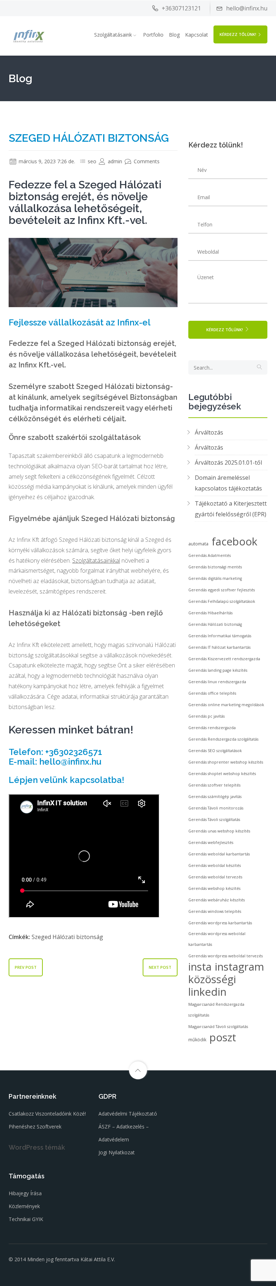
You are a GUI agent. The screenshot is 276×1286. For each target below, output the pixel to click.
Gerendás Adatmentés (209, 555)
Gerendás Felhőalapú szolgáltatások (221, 601)
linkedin (207, 991)
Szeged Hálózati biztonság (67, 937)
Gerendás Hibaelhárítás (210, 612)
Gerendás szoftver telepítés (214, 785)
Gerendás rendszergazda (212, 727)
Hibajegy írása (25, 1193)
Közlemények (24, 1206)
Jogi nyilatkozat (116, 1152)
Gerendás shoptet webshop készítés (222, 773)
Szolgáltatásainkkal (96, 560)
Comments (146, 161)
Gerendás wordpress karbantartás (220, 922)
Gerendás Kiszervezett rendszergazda (224, 658)
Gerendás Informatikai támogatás (219, 635)
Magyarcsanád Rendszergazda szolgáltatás (216, 1010)
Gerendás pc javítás (206, 716)
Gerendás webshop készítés (214, 888)
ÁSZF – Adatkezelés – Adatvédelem (123, 1133)
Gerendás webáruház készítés (216, 899)
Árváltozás (209, 432)
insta (200, 966)
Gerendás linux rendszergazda (217, 681)
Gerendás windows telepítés (214, 911)
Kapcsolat (196, 34)
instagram (239, 966)
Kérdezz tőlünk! (238, 34)
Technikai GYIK (26, 1219)
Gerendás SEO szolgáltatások (215, 750)
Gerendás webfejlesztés (210, 842)
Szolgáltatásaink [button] (113, 34)
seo (92, 161)
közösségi (212, 979)
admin (114, 161)
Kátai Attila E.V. (97, 1259)
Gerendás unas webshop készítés (219, 831)
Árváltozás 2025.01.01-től (228, 462)
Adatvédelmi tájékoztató (127, 1113)
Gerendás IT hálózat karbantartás (219, 647)
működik (197, 1040)
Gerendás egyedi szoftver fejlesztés (221, 589)
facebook (234, 541)
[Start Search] (259, 367)
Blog (174, 34)
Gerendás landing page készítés (217, 670)
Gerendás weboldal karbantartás (219, 853)
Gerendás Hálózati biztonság (215, 624)
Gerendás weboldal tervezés (215, 876)
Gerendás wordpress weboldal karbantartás (216, 939)
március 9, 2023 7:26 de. (46, 161)
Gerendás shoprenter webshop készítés (225, 762)
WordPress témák (37, 1147)
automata (198, 544)
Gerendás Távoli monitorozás (215, 808)
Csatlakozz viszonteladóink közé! (47, 1113)
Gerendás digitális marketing (215, 578)
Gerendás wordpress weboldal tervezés (225, 955)
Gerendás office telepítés (212, 693)
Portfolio (153, 34)
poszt (223, 1037)
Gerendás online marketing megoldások (226, 704)
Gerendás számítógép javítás (215, 796)
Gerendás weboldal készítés (214, 865)
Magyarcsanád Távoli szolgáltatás (218, 1026)
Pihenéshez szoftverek (35, 1126)
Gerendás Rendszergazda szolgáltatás (223, 739)
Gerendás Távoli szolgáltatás (214, 819)
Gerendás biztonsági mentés (215, 566)
